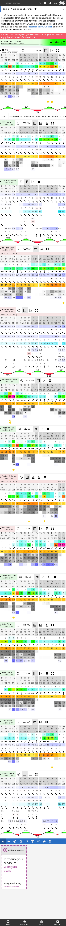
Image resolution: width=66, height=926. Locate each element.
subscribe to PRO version (40, 26)
